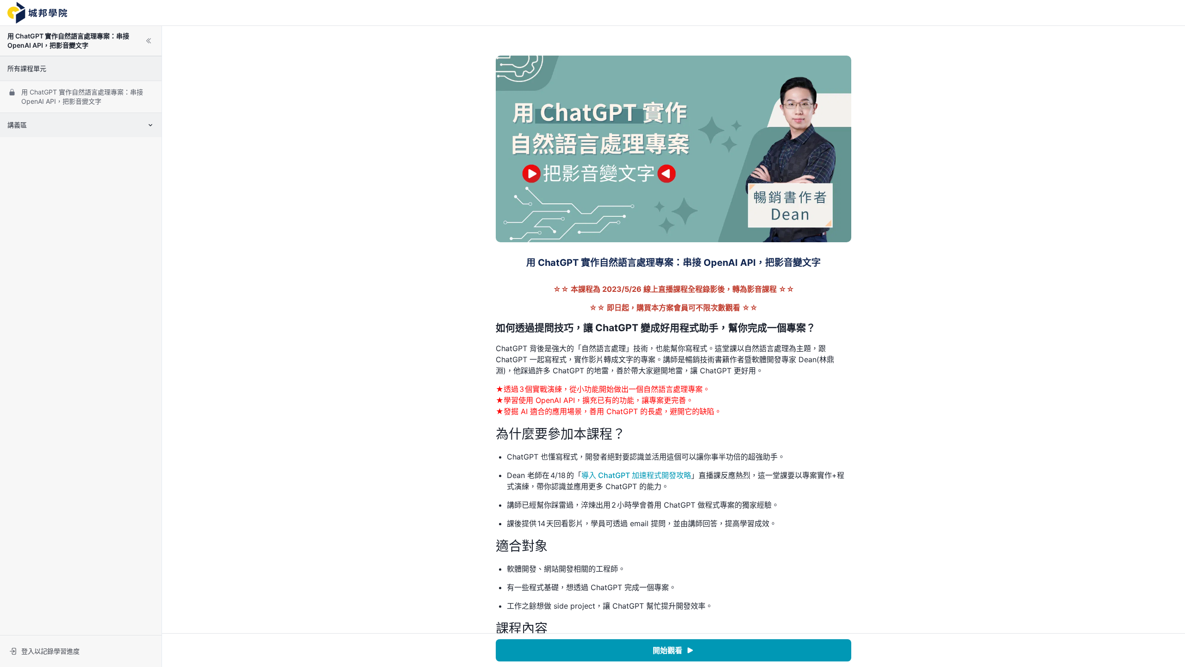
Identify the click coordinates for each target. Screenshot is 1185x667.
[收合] (148, 40)
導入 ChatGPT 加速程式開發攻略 (636, 475)
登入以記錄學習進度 (50, 651)
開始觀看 (667, 650)
